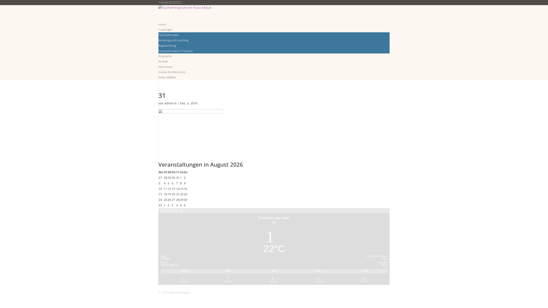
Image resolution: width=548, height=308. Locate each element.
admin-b (170, 103)
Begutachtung (167, 45)
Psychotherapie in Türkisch (175, 51)
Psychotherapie (168, 35)
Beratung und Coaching (173, 40)
